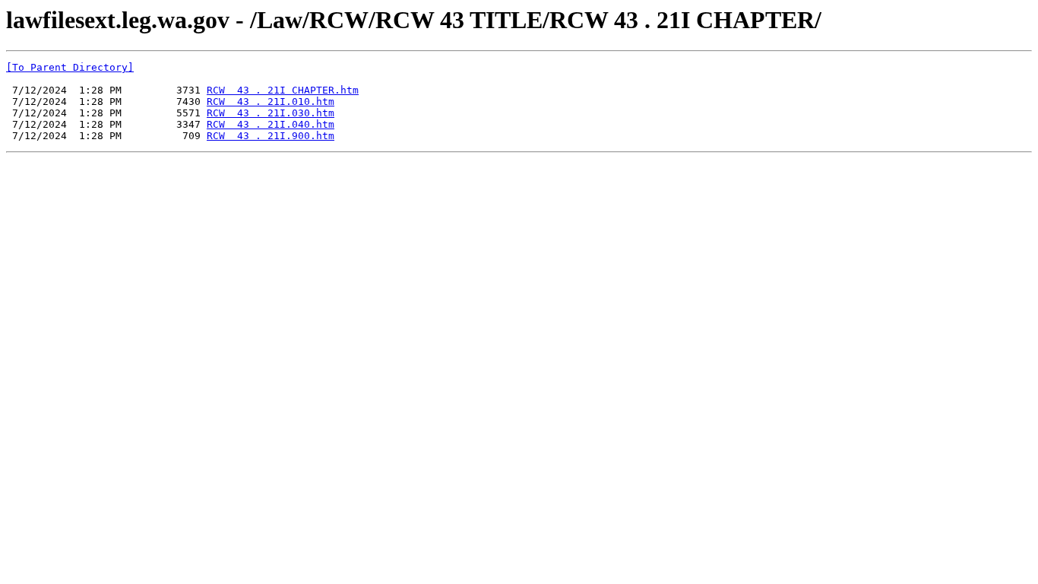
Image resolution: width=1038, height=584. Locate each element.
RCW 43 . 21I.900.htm (270, 135)
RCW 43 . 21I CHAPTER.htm (283, 90)
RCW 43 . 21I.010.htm (270, 101)
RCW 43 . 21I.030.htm (270, 113)
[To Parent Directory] (70, 67)
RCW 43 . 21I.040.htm (270, 124)
